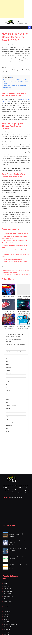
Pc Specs (8, 408)
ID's (7, 384)
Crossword (8, 373)
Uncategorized (9, 422)
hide (11, 77)
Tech (7, 417)
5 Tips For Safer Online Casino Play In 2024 (15, 233)
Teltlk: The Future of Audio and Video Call (15, 352)
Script (7, 414)
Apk (7, 358)
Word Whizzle (9, 428)
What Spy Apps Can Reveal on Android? (15, 344)
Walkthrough (9, 425)
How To (7, 381)
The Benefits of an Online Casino (12, 259)
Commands (8, 367)
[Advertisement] (12, 9)
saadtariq (16, 44)
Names (7, 399)
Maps (7, 393)
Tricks (7, 419)
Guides (7, 379)
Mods (7, 396)
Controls (8, 370)
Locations (8, 390)
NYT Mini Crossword (11, 405)
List (6, 387)
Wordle (7, 431)
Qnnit (17, 21)
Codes (7, 364)
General (5, 266)
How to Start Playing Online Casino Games (15, 261)
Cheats (7, 361)
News (7, 402)
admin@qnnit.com (16, 497)
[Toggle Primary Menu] (29, 27)
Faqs (7, 376)
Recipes (8, 411)
